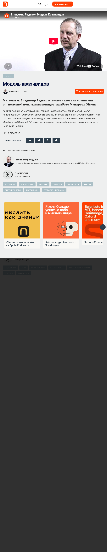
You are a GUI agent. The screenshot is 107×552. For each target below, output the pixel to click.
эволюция (73, 184)
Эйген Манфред (13, 190)
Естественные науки (54, 190)
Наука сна (23, 273)
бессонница (57, 267)
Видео (8, 76)
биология (21, 173)
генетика (57, 184)
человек (43, 184)
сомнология (38, 267)
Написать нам (13, 140)
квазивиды (32, 190)
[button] (103, 227)
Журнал (9, 273)
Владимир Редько (18, 91)
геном (87, 184)
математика (27, 184)
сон (23, 267)
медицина (10, 267)
